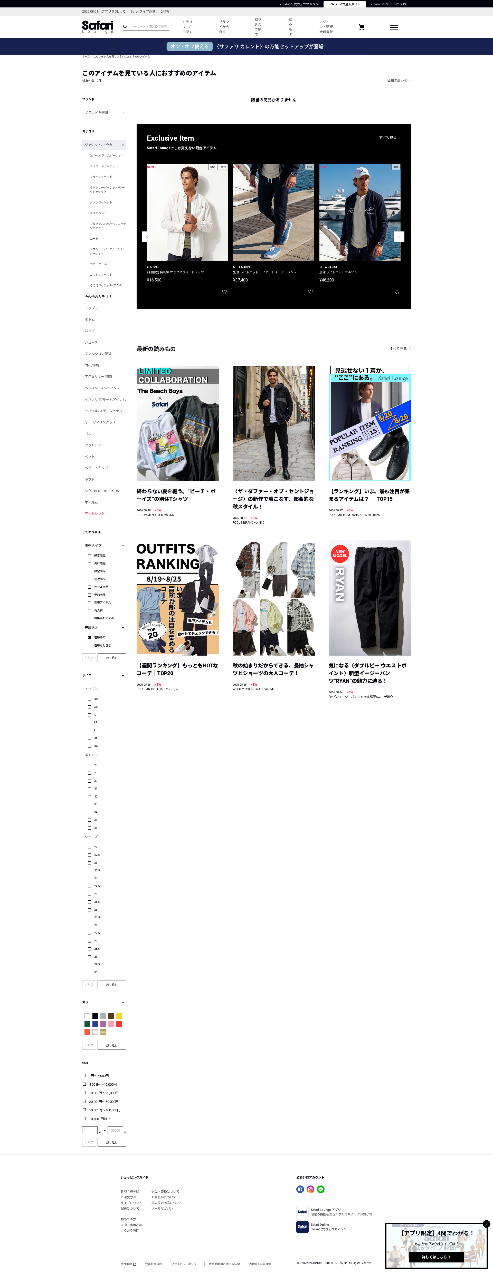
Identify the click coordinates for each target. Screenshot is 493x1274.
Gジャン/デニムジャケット (107, 155)
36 (95, 828)
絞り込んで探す (258, 26)
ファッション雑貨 (98, 354)
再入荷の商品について (166, 1203)
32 (95, 796)
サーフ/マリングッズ (100, 422)
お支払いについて (163, 1197)
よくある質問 (130, 1230)
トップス (91, 308)
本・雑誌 (91, 502)
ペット (90, 457)
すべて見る (388, 137)
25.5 (97, 901)
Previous (147, 236)
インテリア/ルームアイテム (105, 399)
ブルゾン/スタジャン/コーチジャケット (108, 226)
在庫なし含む (102, 645)
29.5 (97, 964)
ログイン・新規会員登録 (326, 27)
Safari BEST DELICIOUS (389, 4)
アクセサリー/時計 (98, 376)
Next (399, 236)
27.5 (97, 933)
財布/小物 (92, 365)
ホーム (86, 56)
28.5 (97, 948)
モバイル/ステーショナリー (105, 411)
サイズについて (131, 1203)
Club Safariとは (131, 1225)
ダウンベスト (98, 213)
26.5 (97, 917)
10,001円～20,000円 (104, 1093)
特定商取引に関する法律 (224, 1264)
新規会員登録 (130, 1191)
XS (96, 706)
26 (95, 909)
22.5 (97, 855)
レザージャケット (101, 177)
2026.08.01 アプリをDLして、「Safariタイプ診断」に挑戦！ (127, 11)
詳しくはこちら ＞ (436, 1257)
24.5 (97, 886)
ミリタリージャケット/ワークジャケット (107, 190)
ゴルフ (90, 434)
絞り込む (112, 657)
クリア (89, 657)
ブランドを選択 (96, 113)
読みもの (290, 26)
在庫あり (100, 637)
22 (95, 847)
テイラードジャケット (104, 166)
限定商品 (100, 571)
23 (95, 862)
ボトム (90, 320)
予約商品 (100, 595)
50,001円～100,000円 (104, 1110)
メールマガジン (162, 1208)
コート (94, 238)
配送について (130, 1208)
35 (95, 820)
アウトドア (93, 445)
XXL (96, 746)
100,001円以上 (100, 1119)
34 (95, 812)
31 (95, 788)
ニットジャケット (101, 275)
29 (95, 773)
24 (95, 878)
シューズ (91, 342)
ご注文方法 (128, 1197)
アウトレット (95, 514)
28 (95, 765)
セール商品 (101, 587)
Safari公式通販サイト (346, 4)
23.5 (97, 870)
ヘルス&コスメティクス (102, 388)
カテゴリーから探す (187, 27)
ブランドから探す (224, 27)
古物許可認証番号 (260, 1264)
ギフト (90, 479)
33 (95, 804)
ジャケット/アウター (100, 145)
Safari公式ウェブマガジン (300, 4)
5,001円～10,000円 (103, 1084)
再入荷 (98, 610)
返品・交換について (165, 1191)
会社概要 (126, 1264)
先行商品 (100, 563)
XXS (97, 699)
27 (95, 925)
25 (95, 894)
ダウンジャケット (101, 202)
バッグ (90, 331)
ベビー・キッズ (96, 468)
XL (96, 738)
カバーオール (98, 264)
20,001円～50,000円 (104, 1102)
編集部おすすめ (104, 618)
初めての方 (128, 1219)
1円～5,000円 (99, 1076)
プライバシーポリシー (185, 1264)
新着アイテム (102, 602)
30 (95, 781)
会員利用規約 (153, 1264)
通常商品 (100, 555)
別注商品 (100, 579)
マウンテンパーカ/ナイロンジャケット (107, 251)
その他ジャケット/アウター (107, 285)
